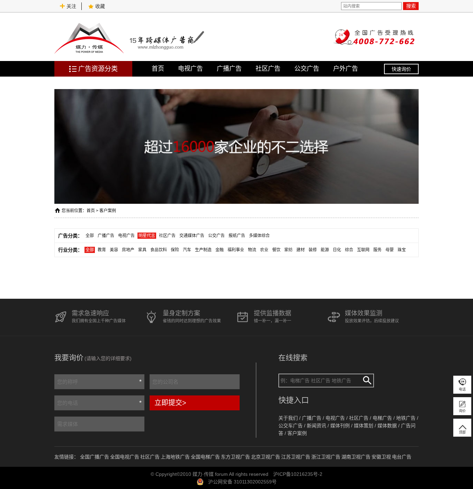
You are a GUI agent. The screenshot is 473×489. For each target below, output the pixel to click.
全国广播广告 (94, 457)
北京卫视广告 (265, 457)
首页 (158, 68)
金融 (219, 249)
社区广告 (268, 68)
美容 (114, 249)
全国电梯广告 (205, 457)
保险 (175, 249)
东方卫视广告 (235, 457)
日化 (337, 249)
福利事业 (235, 249)
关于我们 (288, 418)
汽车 (187, 249)
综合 (349, 249)
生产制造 (203, 249)
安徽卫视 (381, 457)
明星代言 (147, 235)
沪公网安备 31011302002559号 (242, 481)
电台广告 (401, 457)
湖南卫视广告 (356, 457)
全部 (90, 235)
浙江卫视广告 (325, 457)
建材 (300, 249)
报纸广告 (237, 235)
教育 (102, 249)
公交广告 (306, 68)
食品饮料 (158, 249)
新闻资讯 (316, 425)
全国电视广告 (124, 457)
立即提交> (170, 403)
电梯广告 (382, 418)
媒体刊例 (340, 425)
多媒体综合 (259, 235)
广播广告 (229, 68)
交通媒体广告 (191, 235)
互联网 (363, 249)
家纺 (288, 249)
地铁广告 (406, 418)
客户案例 (107, 210)
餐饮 (276, 249)
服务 (377, 249)
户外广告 (345, 68)
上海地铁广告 (175, 457)
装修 (313, 249)
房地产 (128, 249)
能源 (325, 249)
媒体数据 (387, 425)
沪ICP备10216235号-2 (297, 474)
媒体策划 (363, 425)
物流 (252, 249)
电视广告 (190, 68)
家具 (142, 249)
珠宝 (402, 249)
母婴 (389, 249)
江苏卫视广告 (295, 457)
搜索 (411, 6)
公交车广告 (290, 425)
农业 (264, 249)
